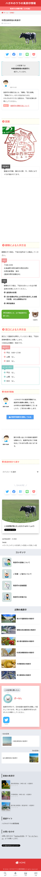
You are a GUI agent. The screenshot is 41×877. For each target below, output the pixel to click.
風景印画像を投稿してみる (21, 417)
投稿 (26, 875)
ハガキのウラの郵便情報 (10, 823)
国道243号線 (27, 545)
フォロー (15, 875)
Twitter (6, 724)
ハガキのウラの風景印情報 (21, 3)
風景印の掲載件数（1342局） (20, 8)
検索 (5, 875)
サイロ (6, 545)
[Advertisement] (20, 212)
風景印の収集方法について (19, 105)
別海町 (18, 545)
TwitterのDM (19, 836)
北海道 (14, 539)
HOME (22, 862)
